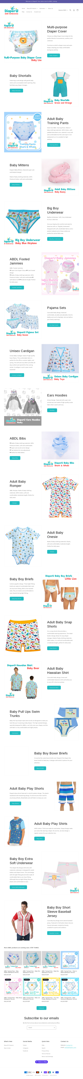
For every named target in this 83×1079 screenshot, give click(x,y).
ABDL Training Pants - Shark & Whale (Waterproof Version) (69, 972)
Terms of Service (46, 1053)
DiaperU (31, 1075)
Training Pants (54, 145)
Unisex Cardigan (17, 375)
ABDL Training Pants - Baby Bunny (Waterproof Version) (13, 998)
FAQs (43, 1045)
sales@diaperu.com (70, 1047)
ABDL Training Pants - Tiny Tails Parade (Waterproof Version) (50, 998)
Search (43, 1048)
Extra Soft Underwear (18, 887)
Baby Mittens (16, 184)
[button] (32, 8)
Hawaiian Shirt (54, 687)
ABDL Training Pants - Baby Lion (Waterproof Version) (31, 998)
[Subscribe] (54, 1028)
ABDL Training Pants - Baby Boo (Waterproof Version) (50, 972)
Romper (14, 503)
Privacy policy (45, 1075)
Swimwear (15, 733)
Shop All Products (9, 1045)
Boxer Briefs (40, 768)
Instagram (25, 1048)
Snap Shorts (53, 648)
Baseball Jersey (54, 933)
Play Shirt (39, 838)
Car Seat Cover (54, 325)
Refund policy (38, 1075)
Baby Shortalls (16, 90)
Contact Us (69, 1045)
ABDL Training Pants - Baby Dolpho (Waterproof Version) (11, 972)
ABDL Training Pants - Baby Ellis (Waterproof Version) (31, 972)
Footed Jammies (17, 287)
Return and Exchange (47, 1056)
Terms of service (53, 1075)
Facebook (25, 1051)
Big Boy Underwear (55, 239)
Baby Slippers (54, 55)
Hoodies (52, 410)
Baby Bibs (15, 458)
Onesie (52, 551)
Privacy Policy (45, 1051)
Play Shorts (15, 803)
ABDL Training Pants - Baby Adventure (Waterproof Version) (69, 998)
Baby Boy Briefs (16, 598)
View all (41, 1008)
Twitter (25, 1045)
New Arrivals (7, 1048)
